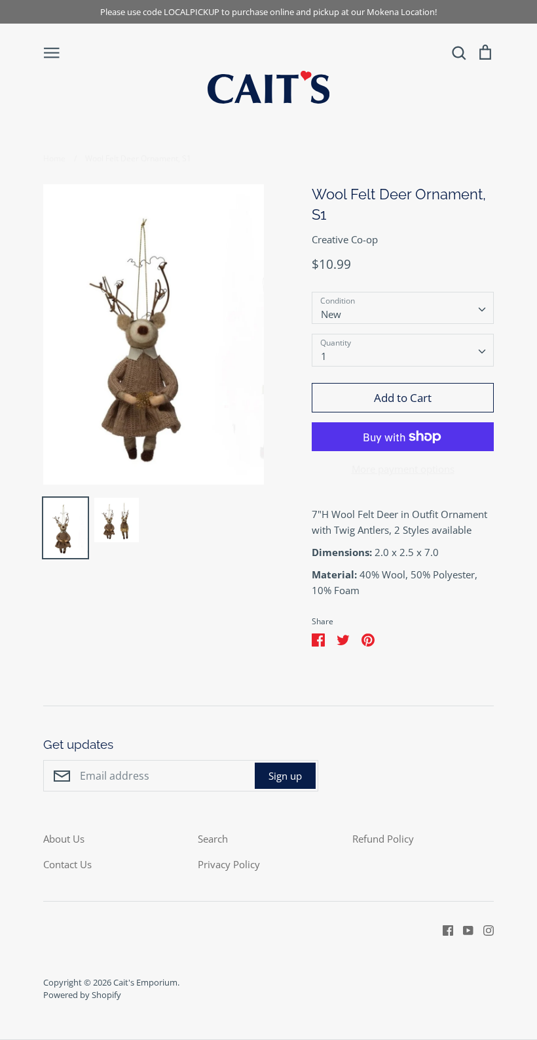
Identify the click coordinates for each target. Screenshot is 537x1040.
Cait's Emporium (145, 982)
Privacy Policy (229, 864)
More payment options (403, 468)
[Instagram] (483, 929)
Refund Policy (383, 838)
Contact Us (67, 864)
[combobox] (403, 308)
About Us (63, 838)
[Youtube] (463, 929)
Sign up (285, 775)
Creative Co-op (345, 239)
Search (213, 838)
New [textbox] (331, 314)
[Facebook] (443, 929)
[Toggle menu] (51, 51)
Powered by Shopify (82, 995)
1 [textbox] (324, 356)
